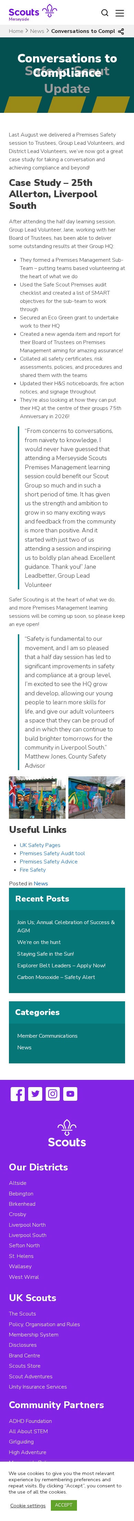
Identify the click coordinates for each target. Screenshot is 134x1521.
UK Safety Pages (40, 845)
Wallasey (20, 1266)
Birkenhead (22, 1204)
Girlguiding (21, 1442)
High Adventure (27, 1452)
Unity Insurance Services (38, 1387)
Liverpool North (27, 1225)
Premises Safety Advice (49, 861)
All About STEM (28, 1431)
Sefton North (24, 1245)
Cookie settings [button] (28, 1505)
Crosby (17, 1214)
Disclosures (23, 1345)
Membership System (33, 1335)
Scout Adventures (31, 1376)
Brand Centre (24, 1355)
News (37, 31)
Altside (17, 1183)
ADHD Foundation (30, 1421)
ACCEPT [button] (64, 1505)
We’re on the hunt (39, 942)
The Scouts (22, 1314)
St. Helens (21, 1256)
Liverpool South (27, 1235)
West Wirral (24, 1277)
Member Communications (47, 1036)
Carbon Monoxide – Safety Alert (56, 977)
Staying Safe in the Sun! (45, 954)
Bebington (21, 1194)
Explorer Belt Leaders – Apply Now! (61, 965)
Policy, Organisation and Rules (44, 1324)
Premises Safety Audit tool (52, 853)
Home (16, 31)
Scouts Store (25, 1366)
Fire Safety (33, 870)
